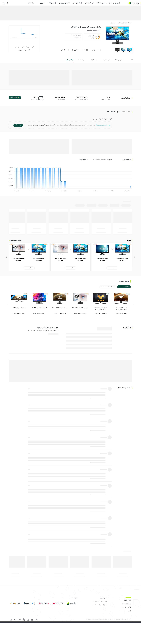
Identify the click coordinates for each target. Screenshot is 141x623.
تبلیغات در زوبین (126, 604)
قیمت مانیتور (124, 23)
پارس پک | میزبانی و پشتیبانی (99, 601)
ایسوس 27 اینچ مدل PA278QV (39, 308)
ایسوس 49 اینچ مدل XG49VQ (19, 308)
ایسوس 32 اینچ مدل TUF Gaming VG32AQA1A (101, 309)
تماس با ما (128, 607)
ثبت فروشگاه (127, 600)
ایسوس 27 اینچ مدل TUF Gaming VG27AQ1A (121, 309)
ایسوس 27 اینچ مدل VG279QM (59, 308)
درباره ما (129, 611)
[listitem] (112, 257)
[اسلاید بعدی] (6, 257)
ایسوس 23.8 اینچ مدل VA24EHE (80, 308)
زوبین (130, 23)
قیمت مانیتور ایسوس (115, 23)
